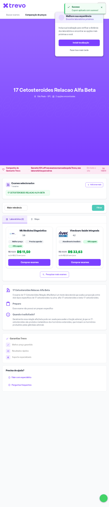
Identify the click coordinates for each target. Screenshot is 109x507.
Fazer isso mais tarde (79, 50)
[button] (48, 208)
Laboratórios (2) (16, 219)
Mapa (36, 219)
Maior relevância (14, 208)
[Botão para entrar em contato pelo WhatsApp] (104, 498)
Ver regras (103, 169)
